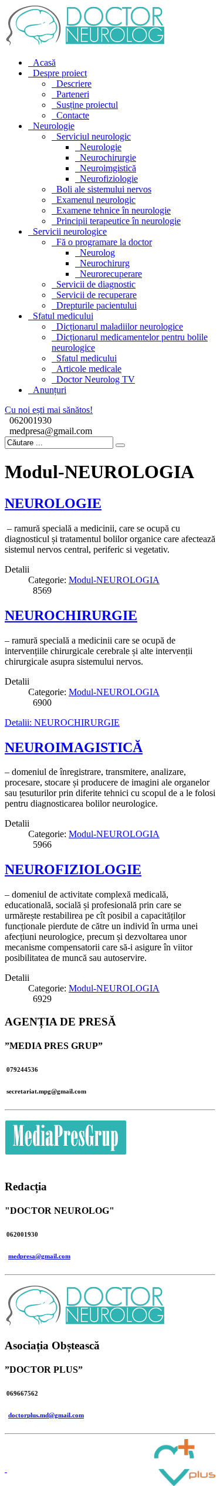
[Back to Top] (6, 1469)
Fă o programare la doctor (104, 242)
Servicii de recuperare (96, 295)
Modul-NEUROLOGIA (114, 580)
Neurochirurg (105, 263)
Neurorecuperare (111, 274)
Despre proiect (60, 73)
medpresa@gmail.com (39, 1256)
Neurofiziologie (109, 179)
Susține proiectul (87, 105)
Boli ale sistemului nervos (103, 189)
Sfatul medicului (63, 316)
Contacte (72, 115)
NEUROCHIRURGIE (71, 615)
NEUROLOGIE (53, 503)
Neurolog (97, 253)
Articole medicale (88, 369)
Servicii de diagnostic (96, 284)
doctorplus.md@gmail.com (46, 1415)
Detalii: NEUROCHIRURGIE (62, 722)
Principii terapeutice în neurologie (118, 221)
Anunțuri (49, 390)
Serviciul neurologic (93, 136)
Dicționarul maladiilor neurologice (119, 326)
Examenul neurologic (96, 200)
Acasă (44, 62)
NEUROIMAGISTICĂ (74, 747)
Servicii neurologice (70, 231)
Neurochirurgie (108, 158)
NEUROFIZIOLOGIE (73, 869)
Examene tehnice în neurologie (113, 210)
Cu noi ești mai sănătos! (49, 410)
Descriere (74, 84)
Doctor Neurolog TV (95, 379)
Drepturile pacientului (96, 305)
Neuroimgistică (108, 168)
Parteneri (72, 94)
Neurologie (54, 126)
